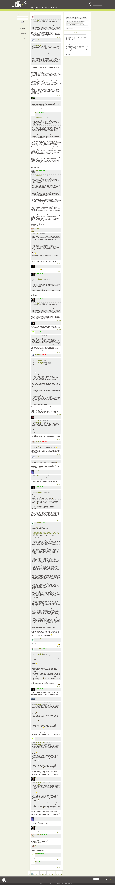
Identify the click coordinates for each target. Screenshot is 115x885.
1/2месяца (41, 9)
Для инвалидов (22, 38)
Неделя (36, 9)
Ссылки (76, 27)
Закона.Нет (77, 18)
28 (56, 874)
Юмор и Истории (69, 21)
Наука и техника (82, 17)
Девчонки (68, 25)
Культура (73, 22)
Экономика (74, 17)
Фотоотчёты (74, 24)
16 (29, 874)
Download (68, 27)
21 (40, 874)
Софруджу (37, 697)
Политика (68, 18)
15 (61, 872)
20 (38, 874)
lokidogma (37, 39)
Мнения (81, 18)
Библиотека (81, 27)
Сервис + (22, 35)
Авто (83, 24)
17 (31, 874)
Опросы (86, 25)
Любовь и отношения (79, 25)
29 (58, 874)
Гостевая (71, 28)
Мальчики (72, 25)
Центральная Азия (73, 20)
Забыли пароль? (22, 25)
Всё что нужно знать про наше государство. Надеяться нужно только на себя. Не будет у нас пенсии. (77, 47)
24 (47, 874)
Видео (85, 18)
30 (61, 874)
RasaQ (36, 416)
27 (54, 874)
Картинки (79, 24)
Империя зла (68, 17)
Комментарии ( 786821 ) (72, 32)
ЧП (77, 17)
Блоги (67, 28)
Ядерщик (86, 27)
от (42, 20)
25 (49, 874)
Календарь (86, 20)
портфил (37, 737)
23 (45, 874)
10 (49, 872)
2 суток (31, 9)
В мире (67, 20)
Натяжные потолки (22, 37)
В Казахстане (80, 20)
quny (36, 331)
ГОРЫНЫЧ (38, 522)
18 (34, 874)
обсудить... (59, 37)
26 (52, 874)
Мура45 (37, 470)
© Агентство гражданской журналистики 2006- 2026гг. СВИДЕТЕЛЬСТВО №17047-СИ (57, 883)
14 (58, 872)
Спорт (81, 22)
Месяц (46, 9)
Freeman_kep (38, 441)
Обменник (72, 27)
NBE (36, 861)
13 (56, 872)
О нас (76, 22)
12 (54, 872)
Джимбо (37, 15)
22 (43, 874)
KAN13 (36, 112)
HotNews (82, 21)
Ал (36, 265)
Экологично (68, 54)
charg (36, 853)
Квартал (50, 9)
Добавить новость (96, 3)
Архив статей (68, 24)
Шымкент (72, 18)
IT (78, 22)
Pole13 (36, 170)
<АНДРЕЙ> (38, 228)
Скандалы (68, 22)
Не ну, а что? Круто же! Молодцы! (73, 53)
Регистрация (22, 24)
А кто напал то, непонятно (71, 36)
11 (52, 872)
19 (36, 874)
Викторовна (38, 97)
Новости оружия (76, 21)
